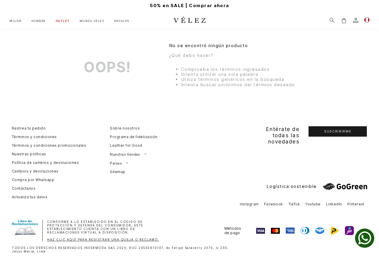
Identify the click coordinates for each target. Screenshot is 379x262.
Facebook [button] (273, 204)
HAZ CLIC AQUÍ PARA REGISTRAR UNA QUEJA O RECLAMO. (103, 239)
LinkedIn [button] (334, 204)
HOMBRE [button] (38, 21)
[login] (355, 20)
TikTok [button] (294, 204)
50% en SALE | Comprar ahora (189, 5)
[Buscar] (332, 20)
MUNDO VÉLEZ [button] (92, 21)
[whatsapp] (364, 238)
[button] (344, 20)
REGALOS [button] (121, 21)
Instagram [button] (249, 204)
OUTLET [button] (63, 21)
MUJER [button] (15, 21)
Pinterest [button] (355, 204)
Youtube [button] (312, 204)
